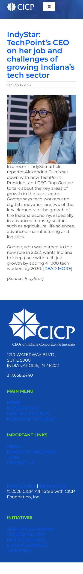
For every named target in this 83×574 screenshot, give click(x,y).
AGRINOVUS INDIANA (30, 529)
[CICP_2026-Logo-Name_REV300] (41, 309)
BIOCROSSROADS (26, 540)
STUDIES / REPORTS (28, 413)
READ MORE (57, 268)
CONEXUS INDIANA (27, 545)
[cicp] (20, 4)
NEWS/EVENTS (23, 408)
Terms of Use (52, 486)
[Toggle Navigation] (49, 6)
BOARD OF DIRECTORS (31, 452)
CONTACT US (20, 462)
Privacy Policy (21, 486)
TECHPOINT (19, 550)
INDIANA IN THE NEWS (31, 419)
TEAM (13, 457)
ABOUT (14, 446)
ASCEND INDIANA (26, 534)
